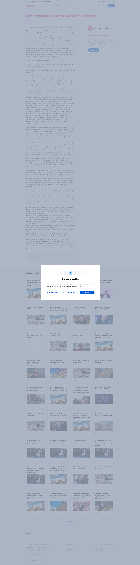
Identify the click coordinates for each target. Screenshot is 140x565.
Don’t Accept (71, 292)
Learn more (77, 286)
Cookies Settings (52, 292)
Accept (87, 292)
